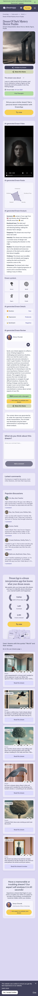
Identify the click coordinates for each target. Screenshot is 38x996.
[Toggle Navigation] (35, 8)
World (22, 14)
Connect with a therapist (21, 396)
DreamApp (6, 14)
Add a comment (19, 464)
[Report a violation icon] (23, 78)
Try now (27, 8)
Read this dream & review (19, 866)
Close (34, 992)
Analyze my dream (20, 67)
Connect (21, 3)
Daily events (15, 14)
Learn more (5, 988)
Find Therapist (19, 93)
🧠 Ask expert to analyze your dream (19, 401)
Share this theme (20, 72)
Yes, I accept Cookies (9, 992)
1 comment (8, 508)
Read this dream (19, 683)
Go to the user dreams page (11, 649)
